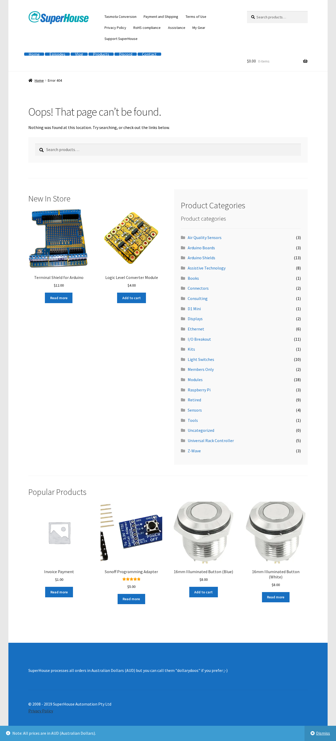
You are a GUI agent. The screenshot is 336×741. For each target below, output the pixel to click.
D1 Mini (194, 308)
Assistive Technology (206, 268)
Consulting (198, 298)
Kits (191, 349)
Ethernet (196, 328)
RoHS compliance (147, 27)
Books (193, 278)
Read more (58, 298)
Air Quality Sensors (205, 237)
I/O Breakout (199, 339)
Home (34, 54)
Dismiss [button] (323, 733)
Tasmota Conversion (120, 16)
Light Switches (201, 359)
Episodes (57, 54)
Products (101, 54)
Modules (195, 379)
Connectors (198, 288)
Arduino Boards (201, 247)
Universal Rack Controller (211, 440)
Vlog (79, 54)
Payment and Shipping (161, 16)
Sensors (195, 410)
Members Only (201, 369)
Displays (195, 318)
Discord (125, 54)
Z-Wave (194, 450)
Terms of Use (196, 16)
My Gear (198, 27)
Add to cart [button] (131, 298)
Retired (194, 399)
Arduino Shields (201, 257)
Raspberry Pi (199, 389)
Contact (149, 54)
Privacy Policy (115, 27)
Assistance (176, 27)
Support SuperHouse (121, 38)
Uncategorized (201, 430)
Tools (193, 420)
